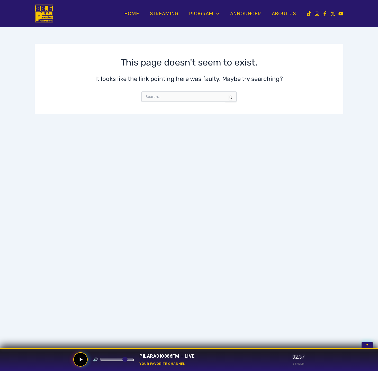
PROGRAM (201, 13)
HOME (131, 13)
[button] (216, 13)
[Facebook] (324, 13)
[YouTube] (340, 13)
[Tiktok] (309, 13)
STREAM (299, 363)
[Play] (80, 359)
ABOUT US (284, 13)
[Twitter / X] (332, 13)
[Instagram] (316, 13)
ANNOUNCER (245, 13)
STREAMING (164, 13)
